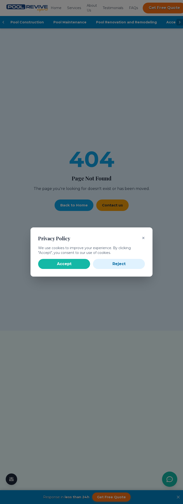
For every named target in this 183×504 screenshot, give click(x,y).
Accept (64, 264)
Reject (119, 264)
